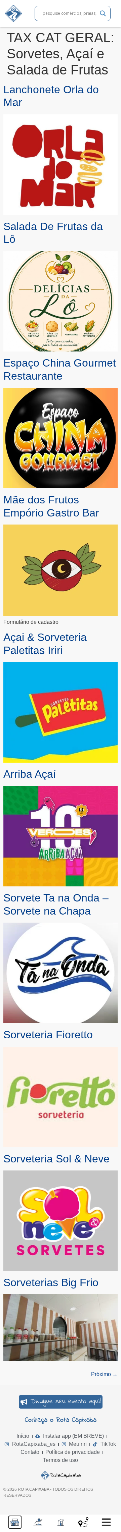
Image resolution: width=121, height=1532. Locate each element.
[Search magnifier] (103, 13)
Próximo (104, 1374)
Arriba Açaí (29, 774)
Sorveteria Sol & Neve (56, 1159)
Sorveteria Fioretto (48, 1035)
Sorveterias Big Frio (50, 1282)
